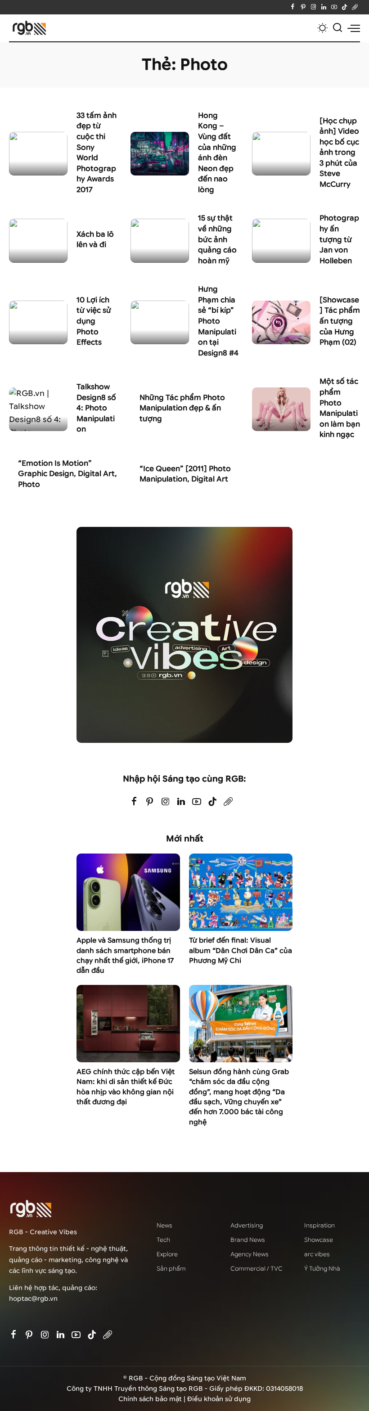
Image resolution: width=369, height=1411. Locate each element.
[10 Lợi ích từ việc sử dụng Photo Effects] (38, 323)
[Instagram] (313, 7)
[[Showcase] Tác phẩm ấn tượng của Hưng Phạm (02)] (281, 323)
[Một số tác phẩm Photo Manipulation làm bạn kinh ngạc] (281, 409)
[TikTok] (344, 7)
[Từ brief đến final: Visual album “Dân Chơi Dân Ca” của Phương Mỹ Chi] (240, 892)
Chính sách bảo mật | (152, 1399)
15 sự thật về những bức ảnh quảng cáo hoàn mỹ (217, 239)
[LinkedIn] (324, 7)
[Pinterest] (303, 7)
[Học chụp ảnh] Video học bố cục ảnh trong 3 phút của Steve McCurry (339, 153)
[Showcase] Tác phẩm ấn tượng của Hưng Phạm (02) (340, 321)
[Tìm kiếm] (337, 27)
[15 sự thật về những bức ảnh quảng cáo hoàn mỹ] (159, 241)
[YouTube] (334, 7)
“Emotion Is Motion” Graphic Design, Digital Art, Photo (67, 474)
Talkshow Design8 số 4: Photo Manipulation (96, 407)
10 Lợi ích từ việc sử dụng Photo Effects (93, 321)
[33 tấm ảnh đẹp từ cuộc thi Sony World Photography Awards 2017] (38, 154)
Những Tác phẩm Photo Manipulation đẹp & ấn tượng (182, 408)
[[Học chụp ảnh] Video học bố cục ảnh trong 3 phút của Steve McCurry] (281, 154)
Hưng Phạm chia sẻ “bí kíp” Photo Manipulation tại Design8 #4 (218, 321)
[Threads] (355, 7)
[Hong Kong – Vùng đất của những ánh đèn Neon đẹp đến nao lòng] (159, 154)
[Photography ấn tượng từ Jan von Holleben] (281, 241)
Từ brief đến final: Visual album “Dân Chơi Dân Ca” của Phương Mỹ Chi (240, 950)
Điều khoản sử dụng (219, 1399)
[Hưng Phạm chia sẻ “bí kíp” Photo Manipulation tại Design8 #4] (159, 323)
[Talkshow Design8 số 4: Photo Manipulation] (38, 409)
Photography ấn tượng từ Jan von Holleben (339, 239)
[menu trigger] (353, 27)
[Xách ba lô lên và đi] (38, 241)
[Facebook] (293, 7)
